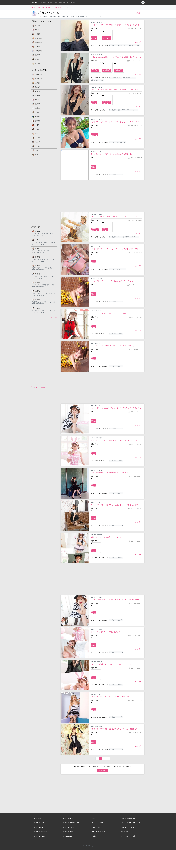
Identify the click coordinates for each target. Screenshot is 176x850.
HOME (33, 7)
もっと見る (138, 42)
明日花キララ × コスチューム (117, 269)
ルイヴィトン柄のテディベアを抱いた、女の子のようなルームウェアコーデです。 (116, 216)
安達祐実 (37, 146)
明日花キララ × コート (115, 77)
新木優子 (37, 25)
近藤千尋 (37, 142)
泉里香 (37, 59)
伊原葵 (37, 112)
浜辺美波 (37, 282)
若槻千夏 (37, 274)
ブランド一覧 (96, 827)
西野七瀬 (37, 133)
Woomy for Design (68, 827)
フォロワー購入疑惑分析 (128, 818)
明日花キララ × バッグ (97, 80)
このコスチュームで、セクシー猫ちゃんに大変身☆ (109, 473)
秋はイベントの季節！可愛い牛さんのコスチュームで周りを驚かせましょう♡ (116, 600)
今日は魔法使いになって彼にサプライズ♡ (106, 537)
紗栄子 (37, 29)
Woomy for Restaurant (40, 831)
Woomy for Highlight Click (71, 822)
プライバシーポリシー (98, 831)
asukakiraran (43, 16)
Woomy (35, 2)
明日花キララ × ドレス (133, 45)
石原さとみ (38, 38)
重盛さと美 (38, 42)
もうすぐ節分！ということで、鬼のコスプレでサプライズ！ (113, 281)
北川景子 (37, 129)
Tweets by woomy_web (40, 387)
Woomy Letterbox (68, 831)
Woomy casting (38, 827)
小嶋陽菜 (37, 34)
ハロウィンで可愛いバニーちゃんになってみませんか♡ (111, 664)
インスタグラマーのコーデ (128, 827)
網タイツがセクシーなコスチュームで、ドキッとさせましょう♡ (114, 505)
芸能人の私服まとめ (97, 822)
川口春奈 (37, 91)
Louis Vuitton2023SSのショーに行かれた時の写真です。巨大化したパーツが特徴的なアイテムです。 (116, 57)
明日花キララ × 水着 (114, 110)
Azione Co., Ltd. (68, 836)
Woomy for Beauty (39, 836)
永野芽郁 (37, 116)
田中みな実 (38, 51)
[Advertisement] (102, 196)
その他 (56, 13)
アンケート (102, 770)
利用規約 (94, 836)
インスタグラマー (46, 2)
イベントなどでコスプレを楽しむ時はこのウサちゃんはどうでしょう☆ (116, 440)
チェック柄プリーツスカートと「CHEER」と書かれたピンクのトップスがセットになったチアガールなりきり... (116, 249)
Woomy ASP (37, 818)
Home (93, 818)
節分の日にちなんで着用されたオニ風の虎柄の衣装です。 (112, 154)
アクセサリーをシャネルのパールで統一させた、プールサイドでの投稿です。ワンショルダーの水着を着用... (116, 122)
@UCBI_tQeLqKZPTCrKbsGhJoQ (74, 16)
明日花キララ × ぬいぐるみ (116, 237)
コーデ (55, 2)
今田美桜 (37, 95)
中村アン (37, 150)
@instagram (124, 831)
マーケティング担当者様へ (128, 836)
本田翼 (37, 125)
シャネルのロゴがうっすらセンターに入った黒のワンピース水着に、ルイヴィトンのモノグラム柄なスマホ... (116, 89)
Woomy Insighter (68, 818)
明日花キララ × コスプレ (116, 174)
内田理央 (37, 46)
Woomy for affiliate (39, 822)
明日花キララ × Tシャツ (132, 237)
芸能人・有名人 (63, 2)
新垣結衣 (37, 121)
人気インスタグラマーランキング (130, 822)
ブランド (72, 2)
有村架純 (37, 108)
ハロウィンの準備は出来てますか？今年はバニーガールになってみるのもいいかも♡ (116, 729)
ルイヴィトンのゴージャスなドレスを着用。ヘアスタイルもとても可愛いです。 (116, 25)
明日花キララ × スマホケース (117, 45)
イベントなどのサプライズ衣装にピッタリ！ (107, 632)
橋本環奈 (37, 137)
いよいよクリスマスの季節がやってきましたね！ (108, 313)
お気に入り (139, 13)
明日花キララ (59, 7)
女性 (88, 16)
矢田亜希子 (38, 231)
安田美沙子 (38, 240)
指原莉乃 (37, 55)
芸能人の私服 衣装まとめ (45, 7)
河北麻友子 (38, 63)
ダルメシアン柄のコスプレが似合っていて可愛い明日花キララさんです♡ (116, 408)
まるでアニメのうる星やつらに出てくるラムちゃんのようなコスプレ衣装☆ (116, 346)
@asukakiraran (55, 16)
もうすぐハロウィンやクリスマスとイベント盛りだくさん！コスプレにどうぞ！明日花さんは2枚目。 (116, 696)
